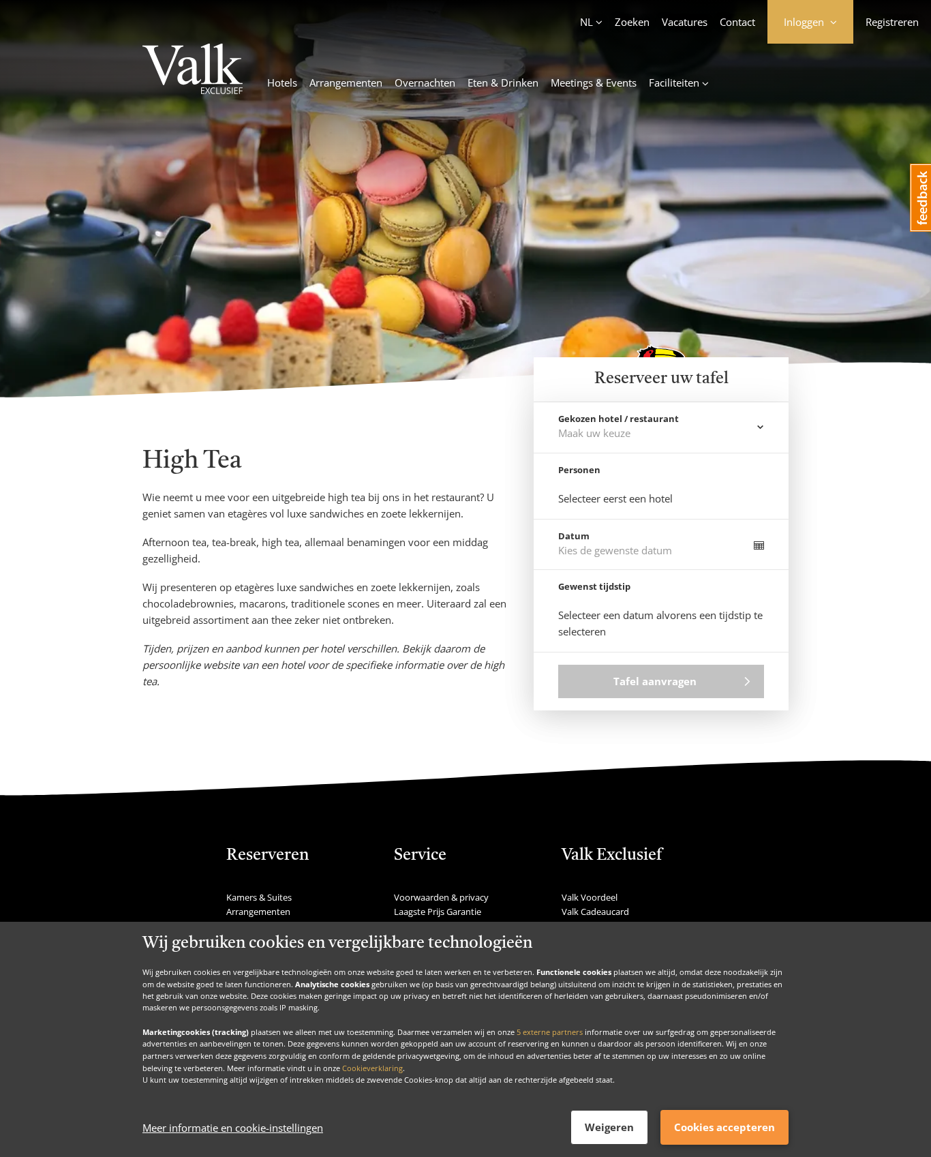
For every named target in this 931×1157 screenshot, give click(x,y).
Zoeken (632, 22)
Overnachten (425, 82)
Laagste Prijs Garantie (437, 911)
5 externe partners (550, 1031)
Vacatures (684, 22)
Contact (737, 22)
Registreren (892, 22)
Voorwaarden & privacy (441, 897)
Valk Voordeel (589, 897)
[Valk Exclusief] (192, 71)
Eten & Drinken (503, 82)
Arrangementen (345, 82)
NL (586, 22)
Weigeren (609, 1127)
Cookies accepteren (724, 1127)
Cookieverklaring (372, 1067)
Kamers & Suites (259, 897)
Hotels (282, 82)
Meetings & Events (594, 82)
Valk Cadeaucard (595, 911)
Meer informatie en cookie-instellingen (232, 1128)
